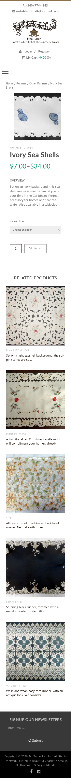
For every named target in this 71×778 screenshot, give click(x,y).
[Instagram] (39, 771)
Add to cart (35, 248)
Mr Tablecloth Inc (41, 756)
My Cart (38, 57)
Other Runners (38, 83)
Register (44, 51)
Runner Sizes (17, 221)
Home (9, 83)
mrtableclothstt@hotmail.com (37, 11)
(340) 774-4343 (37, 5)
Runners (21, 83)
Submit (37, 740)
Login (28, 51)
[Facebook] (31, 771)
